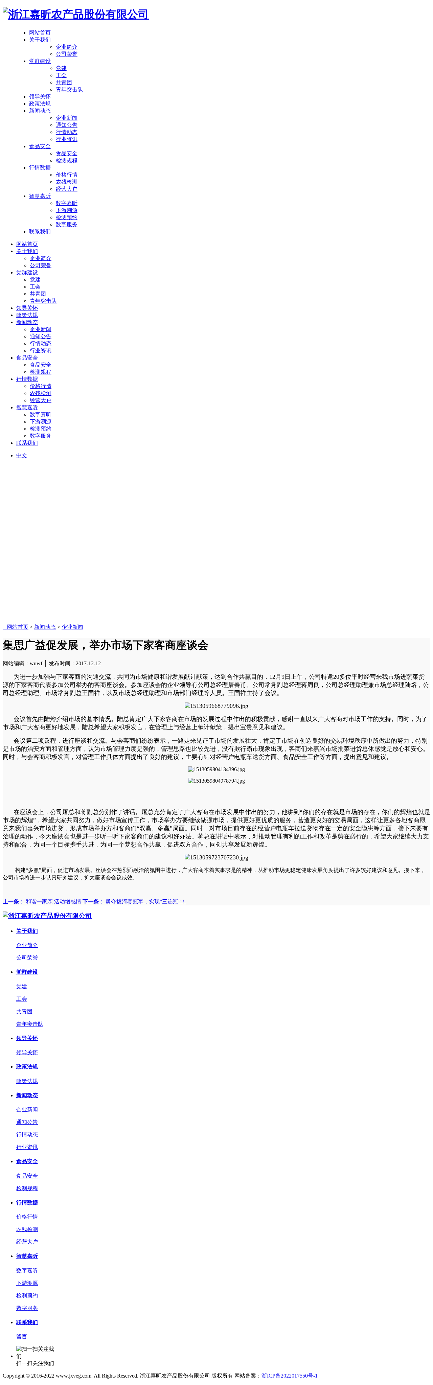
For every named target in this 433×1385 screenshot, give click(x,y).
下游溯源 (66, 210)
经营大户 (66, 189)
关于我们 (40, 40)
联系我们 (40, 231)
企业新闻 (66, 118)
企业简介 (66, 47)
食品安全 (40, 146)
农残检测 (66, 182)
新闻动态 (40, 111)
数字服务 (66, 224)
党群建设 (40, 61)
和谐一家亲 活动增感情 (43, 901)
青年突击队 (69, 89)
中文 (21, 455)
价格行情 (66, 175)
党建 (61, 68)
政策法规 (40, 104)
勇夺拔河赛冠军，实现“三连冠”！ (134, 901)
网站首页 (40, 33)
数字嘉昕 (66, 203)
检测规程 (66, 160)
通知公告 (66, 125)
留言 (21, 1336)
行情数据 (40, 167)
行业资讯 (66, 139)
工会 (61, 75)
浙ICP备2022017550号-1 (289, 1376)
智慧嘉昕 (40, 196)
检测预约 (66, 217)
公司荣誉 (66, 54)
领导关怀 (40, 96)
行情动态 (66, 132)
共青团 (64, 82)
